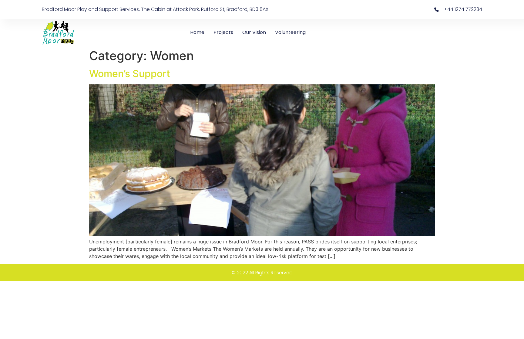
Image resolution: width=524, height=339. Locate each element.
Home (197, 32)
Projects (223, 32)
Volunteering (290, 32)
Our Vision (254, 32)
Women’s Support (129, 74)
